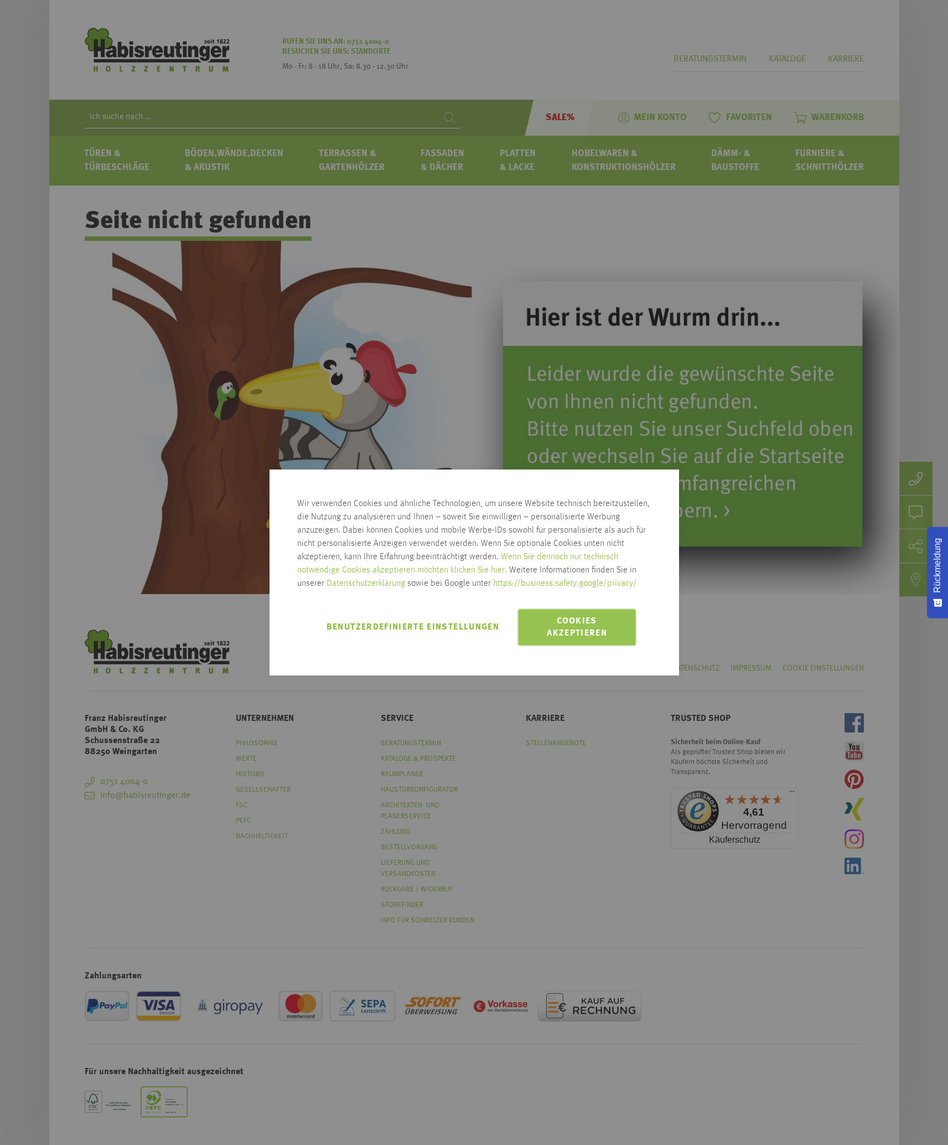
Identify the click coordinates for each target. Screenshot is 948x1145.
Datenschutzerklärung (366, 583)
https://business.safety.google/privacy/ (565, 583)
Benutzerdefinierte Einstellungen (413, 627)
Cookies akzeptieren (577, 627)
